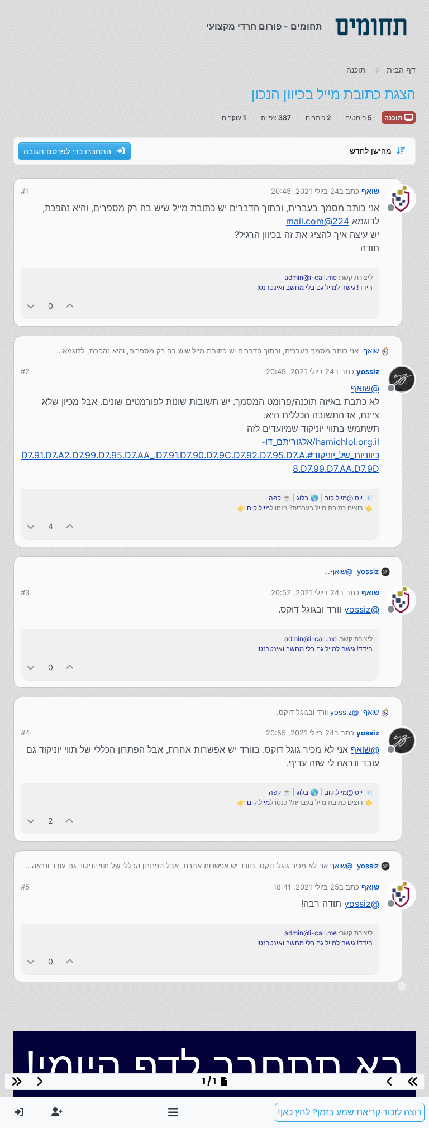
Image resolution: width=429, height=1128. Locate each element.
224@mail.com (317, 221)
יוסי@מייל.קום (343, 498)
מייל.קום (258, 508)
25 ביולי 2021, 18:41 (306, 886)
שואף (370, 191)
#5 (25, 886)
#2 (25, 371)
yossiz (367, 371)
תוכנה (394, 117)
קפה (275, 498)
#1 (24, 191)
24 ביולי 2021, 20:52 (305, 592)
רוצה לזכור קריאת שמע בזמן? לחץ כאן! (350, 1112)
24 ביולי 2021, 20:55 (300, 732)
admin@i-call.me (310, 277)
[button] (173, 1112)
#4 (25, 732)
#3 (25, 592)
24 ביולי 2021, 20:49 (300, 371)
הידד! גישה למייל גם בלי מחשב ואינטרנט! (315, 287)
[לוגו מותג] (371, 26)
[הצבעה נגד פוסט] (31, 305)
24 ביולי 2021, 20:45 (305, 191)
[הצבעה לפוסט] (70, 305)
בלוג (302, 498)
